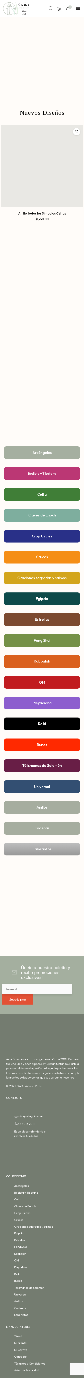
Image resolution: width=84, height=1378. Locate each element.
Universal (42, 786)
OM (42, 682)
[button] (42, 224)
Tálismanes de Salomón (42, 765)
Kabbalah (42, 661)
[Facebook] (8, 1106)
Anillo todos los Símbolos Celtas (42, 213)
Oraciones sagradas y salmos (42, 578)
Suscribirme (17, 999)
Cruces (42, 557)
